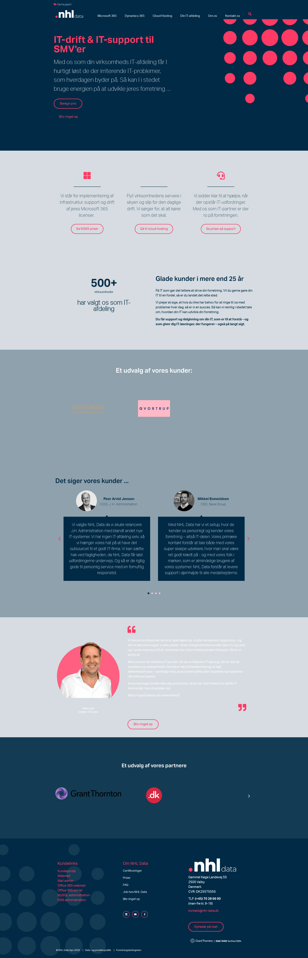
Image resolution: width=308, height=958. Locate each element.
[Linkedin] (126, 914)
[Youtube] (135, 914)
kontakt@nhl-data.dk (203, 910)
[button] (107, 16)
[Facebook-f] (144, 914)
